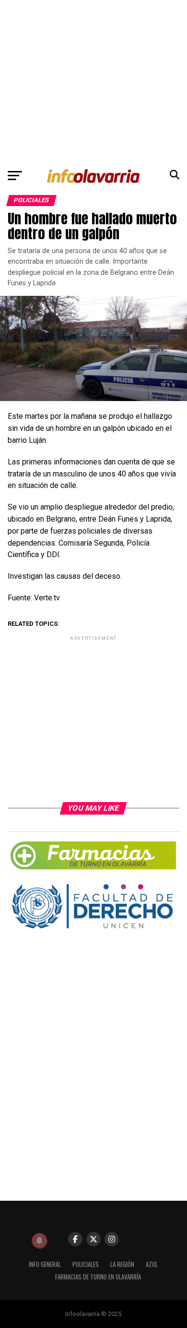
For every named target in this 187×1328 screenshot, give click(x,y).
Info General (45, 1264)
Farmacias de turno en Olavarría (98, 1276)
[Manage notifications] (39, 1240)
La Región (122, 1264)
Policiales (85, 1264)
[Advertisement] (93, 82)
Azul (152, 1264)
